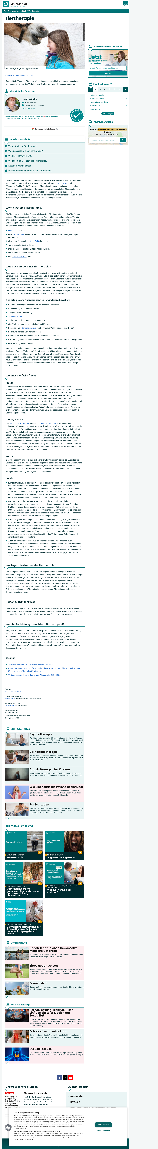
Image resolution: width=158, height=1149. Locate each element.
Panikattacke (39, 804)
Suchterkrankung (19, 257)
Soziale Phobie (15, 857)
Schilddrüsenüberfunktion (48, 1031)
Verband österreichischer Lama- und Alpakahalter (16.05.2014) (35, 675)
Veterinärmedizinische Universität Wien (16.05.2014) (30, 664)
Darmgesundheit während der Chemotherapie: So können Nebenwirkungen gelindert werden (24, 930)
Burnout (25, 423)
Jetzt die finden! (108, 132)
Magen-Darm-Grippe (97, 98)
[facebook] (59, 1077)
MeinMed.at (49, 1146)
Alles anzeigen (108, 113)
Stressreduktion (15, 316)
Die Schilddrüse (41, 1049)
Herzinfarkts (34, 241)
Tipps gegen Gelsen (44, 965)
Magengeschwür (95, 105)
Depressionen (14, 230)
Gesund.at (87, 1146)
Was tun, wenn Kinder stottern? (59, 891)
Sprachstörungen (29, 328)
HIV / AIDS (75, 1102)
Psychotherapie (62, 183)
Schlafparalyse (77, 1096)
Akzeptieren (103, 1124)
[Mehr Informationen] (57, 129)
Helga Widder (29, 99)
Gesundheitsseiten (37, 1093)
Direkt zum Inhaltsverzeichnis (20, 75)
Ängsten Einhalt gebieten (61, 857)
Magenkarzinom (95, 109)
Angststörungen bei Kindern (50, 769)
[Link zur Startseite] (16, 4)
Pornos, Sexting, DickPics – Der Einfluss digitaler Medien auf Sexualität (51, 1013)
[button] (8, 1127)
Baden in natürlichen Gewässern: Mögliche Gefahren (53, 949)
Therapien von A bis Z (17, 11)
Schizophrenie (15, 423)
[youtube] (70, 1077)
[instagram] (65, 1077)
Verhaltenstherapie (44, 751)
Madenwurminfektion (97, 95)
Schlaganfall (19, 234)
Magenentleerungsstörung (99, 102)
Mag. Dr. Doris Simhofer (13, 691)
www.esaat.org (30, 109)
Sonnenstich (38, 983)
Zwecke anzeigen (103, 1130)
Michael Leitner (10, 698)
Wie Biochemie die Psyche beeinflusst (56, 787)
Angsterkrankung (48, 423)
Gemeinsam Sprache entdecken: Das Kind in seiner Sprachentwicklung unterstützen (23, 892)
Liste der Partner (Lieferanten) (23, 1139)
